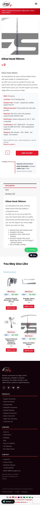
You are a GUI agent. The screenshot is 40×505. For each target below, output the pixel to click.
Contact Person (8, 462)
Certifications (7, 435)
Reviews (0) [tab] (10, 194)
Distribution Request (9, 465)
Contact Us (6, 459)
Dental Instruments (9, 402)
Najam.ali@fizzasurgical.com (12, 471)
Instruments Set (8, 421)
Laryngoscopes (7, 404)
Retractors (26, 10)
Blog (4, 440)
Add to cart (27, 153)
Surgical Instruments (14, 10)
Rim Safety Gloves (9, 449)
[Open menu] (36, 3)
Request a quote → (10, 144)
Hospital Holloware (8, 410)
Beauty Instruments (9, 416)
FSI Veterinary (7, 446)
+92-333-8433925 (8, 468)
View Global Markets (19, 502)
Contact (17, 492)
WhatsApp (32, 250)
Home (4, 10)
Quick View (11, 295)
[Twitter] (8, 387)
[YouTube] (13, 387)
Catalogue (6, 438)
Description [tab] (10, 185)
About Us (6, 432)
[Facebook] (4, 387)
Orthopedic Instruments (10, 407)
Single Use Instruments (10, 419)
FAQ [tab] (7, 190)
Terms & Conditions (9, 443)
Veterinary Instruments (10, 413)
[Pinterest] (18, 387)
